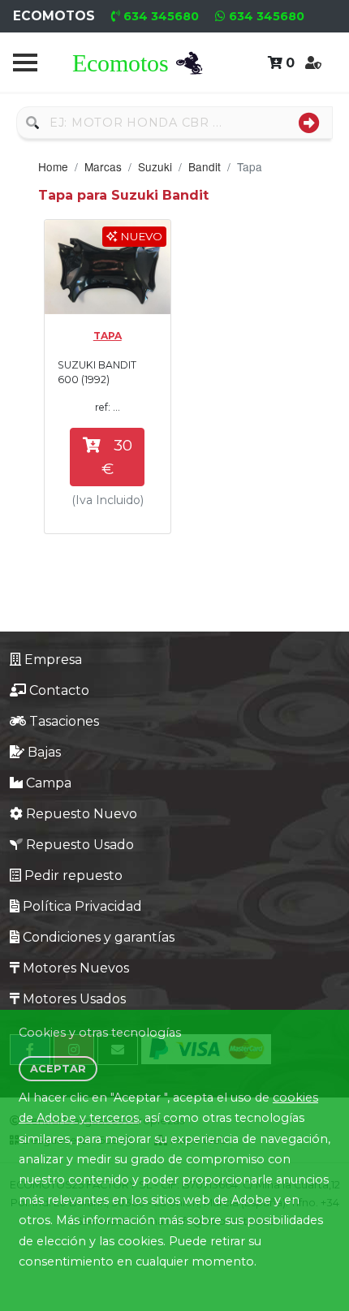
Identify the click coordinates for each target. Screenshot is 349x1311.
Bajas (44, 752)
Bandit (204, 166)
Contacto (59, 690)
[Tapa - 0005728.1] (107, 267)
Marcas (103, 166)
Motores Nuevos (76, 968)
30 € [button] (116, 456)
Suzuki (155, 166)
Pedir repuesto (73, 875)
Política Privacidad (82, 906)
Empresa (53, 659)
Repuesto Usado (80, 844)
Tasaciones (64, 721)
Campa (48, 783)
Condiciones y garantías (98, 937)
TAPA (107, 336)
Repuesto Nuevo (81, 814)
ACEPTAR (58, 1069)
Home (53, 166)
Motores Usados (74, 999)
